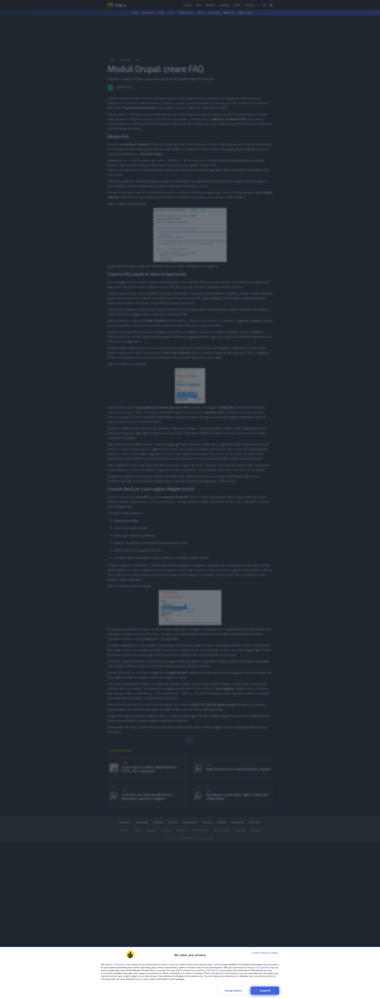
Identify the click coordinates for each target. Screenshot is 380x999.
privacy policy (142, 979)
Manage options (233, 990)
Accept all (265, 990)
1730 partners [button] (119, 964)
